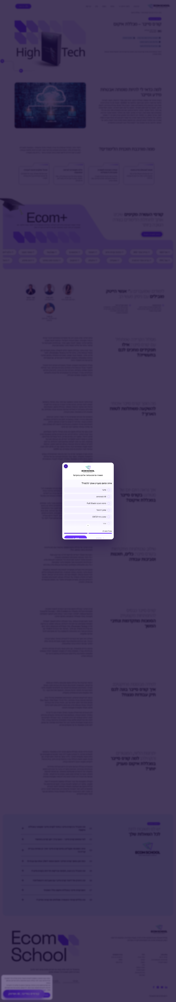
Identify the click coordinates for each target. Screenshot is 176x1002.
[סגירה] (66, 466)
